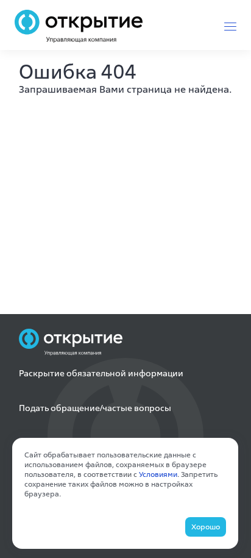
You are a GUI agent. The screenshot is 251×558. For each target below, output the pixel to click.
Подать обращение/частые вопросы (95, 407)
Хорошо (205, 526)
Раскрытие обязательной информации (101, 373)
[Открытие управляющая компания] (79, 26)
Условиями (158, 474)
